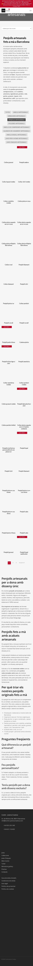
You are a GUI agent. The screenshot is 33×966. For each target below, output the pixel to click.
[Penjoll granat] (9, 543)
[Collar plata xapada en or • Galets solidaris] (24, 416)
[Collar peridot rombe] (24, 373)
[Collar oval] (9, 255)
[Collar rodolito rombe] (9, 192)
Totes (7, 112)
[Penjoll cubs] (24, 502)
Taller (4, 864)
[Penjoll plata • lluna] (9, 523)
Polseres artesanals (16, 123)
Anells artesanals (20, 112)
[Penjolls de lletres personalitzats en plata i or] (9, 439)
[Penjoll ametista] (24, 352)
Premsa (4, 869)
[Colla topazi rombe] (9, 172)
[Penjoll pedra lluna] (9, 333)
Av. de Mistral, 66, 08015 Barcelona (13, 819)
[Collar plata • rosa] (24, 192)
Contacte (4, 872)
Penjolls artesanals (16, 120)
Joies (3, 853)
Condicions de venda (8, 881)
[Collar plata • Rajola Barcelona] (9, 234)
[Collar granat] (9, 153)
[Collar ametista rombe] (9, 373)
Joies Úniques (6, 858)
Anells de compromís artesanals (16, 127)
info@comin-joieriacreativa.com (12, 821)
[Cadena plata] (24, 333)
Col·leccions (5, 855)
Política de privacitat (8, 886)
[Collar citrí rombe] (24, 172)
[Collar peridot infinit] (9, 416)
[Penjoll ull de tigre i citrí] (9, 352)
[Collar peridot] (24, 294)
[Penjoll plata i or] (9, 294)
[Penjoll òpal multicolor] (24, 543)
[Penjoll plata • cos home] (9, 481)
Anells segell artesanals (16, 135)
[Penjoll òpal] (24, 439)
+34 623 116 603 (9, 829)
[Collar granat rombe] (9, 395)
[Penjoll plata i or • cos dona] (24, 481)
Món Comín (5, 861)
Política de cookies (8, 889)
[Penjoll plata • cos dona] (9, 502)
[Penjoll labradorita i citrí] (24, 395)
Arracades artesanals (16, 116)
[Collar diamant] (9, 275)
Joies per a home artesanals (16, 138)
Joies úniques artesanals (16, 142)
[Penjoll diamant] (24, 255)
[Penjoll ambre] (24, 153)
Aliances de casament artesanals (17, 131)
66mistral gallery (7, 866)
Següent (22, 562)
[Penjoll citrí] (24, 275)
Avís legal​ (5, 883)
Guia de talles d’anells (9, 878)
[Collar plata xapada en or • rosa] (9, 213)
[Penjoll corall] (9, 313)
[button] (30, 10)
